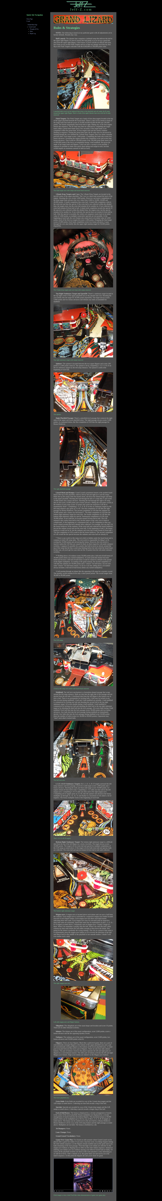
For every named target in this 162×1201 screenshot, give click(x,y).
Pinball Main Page (32, 24)
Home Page (30, 19)
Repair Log (33, 33)
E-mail (28, 21)
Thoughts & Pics (34, 29)
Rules (31, 31)
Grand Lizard (32, 27)
